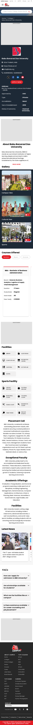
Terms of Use (21, 717)
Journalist (18, 693)
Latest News (8, 529)
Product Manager (20, 696)
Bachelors (6, 257)
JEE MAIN (6, 686)
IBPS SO (6, 691)
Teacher (17, 691)
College (10, 18)
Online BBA (21, 674)
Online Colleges (8, 662)
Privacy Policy (5, 717)
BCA (19, 659)
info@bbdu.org (9, 69)
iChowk (24, 1)
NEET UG (6, 688)
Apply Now (16, 82)
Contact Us (13, 717)
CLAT (5, 693)
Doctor (17, 688)
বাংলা (15, 1)
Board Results (8, 674)
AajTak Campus (4, 1)
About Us (29, 717)
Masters (16, 257)
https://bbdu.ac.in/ (10, 66)
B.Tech (20, 657)
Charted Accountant (20, 683)
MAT (5, 696)
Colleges (6, 659)
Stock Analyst (19, 686)
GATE (5, 683)
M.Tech (20, 667)
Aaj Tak (11, 1)
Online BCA (21, 672)
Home (4, 18)
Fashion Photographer (21, 698)
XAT (5, 698)
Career (6, 669)
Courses (6, 667)
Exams (6, 664)
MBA (19, 662)
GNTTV (19, 1)
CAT (5, 681)
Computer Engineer (20, 681)
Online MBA (21, 669)
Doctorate (25, 257)
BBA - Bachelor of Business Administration (16, 271)
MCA (19, 664)
